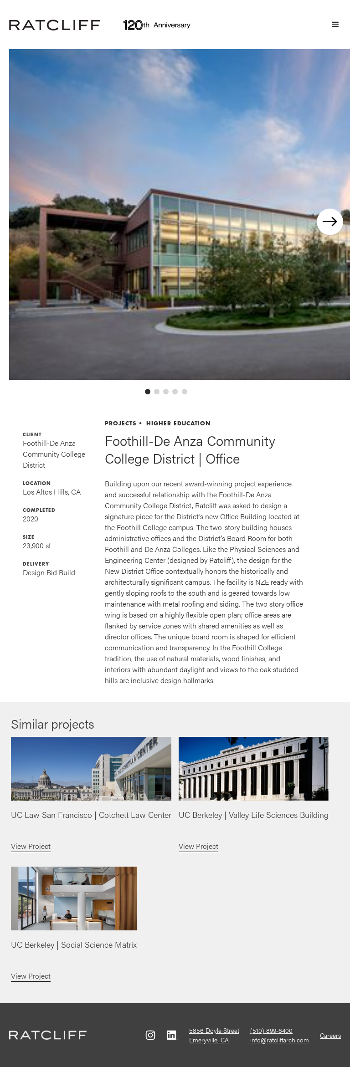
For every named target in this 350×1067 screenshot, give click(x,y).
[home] (54, 25)
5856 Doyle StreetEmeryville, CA (214, 1035)
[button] (331, 24)
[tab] (147, 391)
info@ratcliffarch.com (279, 1039)
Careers (330, 1035)
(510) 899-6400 (271, 1030)
